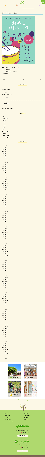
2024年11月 (5, 185)
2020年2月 (5, 294)
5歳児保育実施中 (5, 103)
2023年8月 (5, 217)
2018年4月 (5, 341)
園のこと (5, 6)
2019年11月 (5, 300)
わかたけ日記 (28, 6)
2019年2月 (5, 319)
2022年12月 (5, 230)
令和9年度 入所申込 (6, 89)
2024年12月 (5, 183)
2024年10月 (5, 187)
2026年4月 (5, 153)
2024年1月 (5, 206)
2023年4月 (5, 226)
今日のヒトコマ (6, 123)
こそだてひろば (13, 10)
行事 (4, 127)
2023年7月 (5, 219)
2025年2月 (5, 179)
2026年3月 (5, 155)
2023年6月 (5, 221)
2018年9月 (5, 330)
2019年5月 (5, 313)
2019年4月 (5, 315)
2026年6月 (5, 149)
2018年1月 (5, 347)
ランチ (4, 129)
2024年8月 (5, 192)
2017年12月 (5, 349)
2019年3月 (5, 317)
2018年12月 (5, 324)
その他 (4, 120)
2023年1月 (5, 228)
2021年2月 (5, 273)
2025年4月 (5, 175)
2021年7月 (5, 262)
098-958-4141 (22, 450)
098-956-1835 (22, 435)
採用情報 (26, 417)
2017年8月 (5, 358)
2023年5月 (5, 224)
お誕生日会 (5, 125)
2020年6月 (5, 290)
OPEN (39, 6)
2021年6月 (5, 264)
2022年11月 (5, 232)
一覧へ (23, 79)
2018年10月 (5, 328)
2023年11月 (5, 211)
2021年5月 (5, 266)
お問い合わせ (8, 419)
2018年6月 (5, 336)
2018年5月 (5, 339)
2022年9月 (5, 234)
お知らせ (9, 10)
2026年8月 (5, 145)
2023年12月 (5, 209)
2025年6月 (5, 170)
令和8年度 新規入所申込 (7, 94)
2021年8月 (5, 260)
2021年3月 (5, 270)
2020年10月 (5, 281)
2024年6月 (5, 196)
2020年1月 (5, 296)
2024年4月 (5, 200)
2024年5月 (5, 198)
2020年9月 (5, 283)
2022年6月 (5, 241)
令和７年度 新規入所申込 (7, 108)
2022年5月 (5, 243)
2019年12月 (5, 298)
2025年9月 (5, 164)
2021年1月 (5, 275)
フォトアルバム (8, 417)
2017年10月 (5, 353)
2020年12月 (5, 277)
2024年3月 (5, 202)
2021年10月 (5, 255)
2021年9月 (5, 258)
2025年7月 (5, 168)
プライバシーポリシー (28, 419)
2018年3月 (5, 343)
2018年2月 (5, 345)
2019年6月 (5, 311)
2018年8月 (5, 332)
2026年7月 (5, 147)
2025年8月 (5, 166)
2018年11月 (5, 326)
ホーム (6, 413)
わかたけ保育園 (22, 2)
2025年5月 (5, 172)
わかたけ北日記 (6, 135)
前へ (4, 79)
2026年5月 (5, 151)
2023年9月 (5, 215)
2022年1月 (5, 249)
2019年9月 (5, 304)
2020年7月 (5, 287)
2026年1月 (5, 160)
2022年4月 (5, 245)
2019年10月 (5, 302)
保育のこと (16, 6)
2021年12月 (5, 251)
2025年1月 (5, 181)
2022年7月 (5, 238)
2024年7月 (5, 194)
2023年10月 (5, 213)
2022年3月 (5, 247)
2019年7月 (5, 309)
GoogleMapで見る (25, 432)
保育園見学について (6, 99)
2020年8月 (5, 285)
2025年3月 (5, 177)
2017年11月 (5, 351)
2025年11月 (5, 162)
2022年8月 (5, 236)
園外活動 (4, 133)
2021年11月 (5, 253)
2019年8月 (5, 307)
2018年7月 (5, 334)
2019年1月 (5, 322)
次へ (41, 79)
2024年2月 (5, 204)
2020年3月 (5, 292)
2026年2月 (5, 157)
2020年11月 (5, 279)
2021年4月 (5, 268)
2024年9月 (5, 189)
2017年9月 (5, 356)
